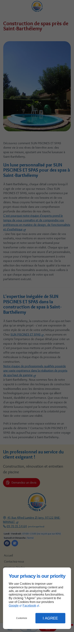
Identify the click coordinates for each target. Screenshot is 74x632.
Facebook (29, 605)
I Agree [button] (50, 618)
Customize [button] (21, 618)
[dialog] (37, 598)
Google (14, 605)
